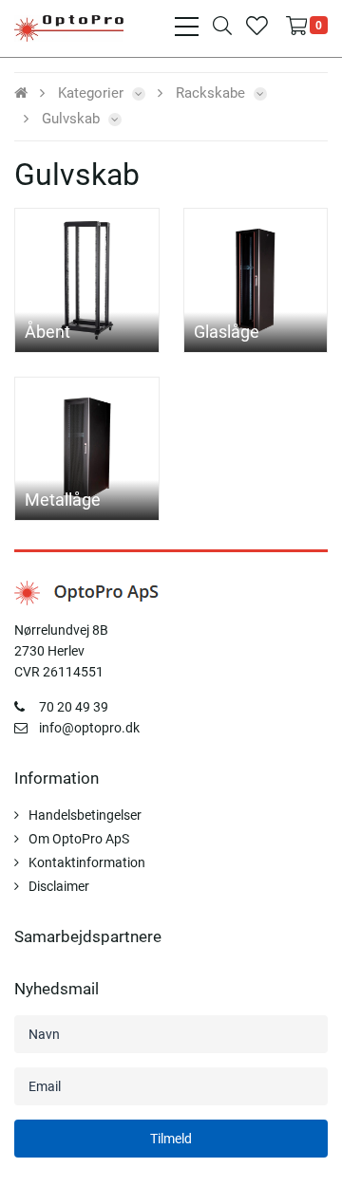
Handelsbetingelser (85, 815)
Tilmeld (171, 1138)
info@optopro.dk (89, 727)
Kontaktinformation (86, 862)
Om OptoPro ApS (78, 838)
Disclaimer (58, 886)
